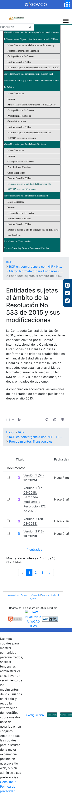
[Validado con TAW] (33, 619)
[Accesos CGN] (67, 4)
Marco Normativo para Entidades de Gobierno (25, 144)
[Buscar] (29, 27)
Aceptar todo (52, 715)
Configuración (35, 715)
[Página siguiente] (50, 572)
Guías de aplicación (16, 172)
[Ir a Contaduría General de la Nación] (16, 16)
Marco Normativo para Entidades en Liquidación (26, 195)
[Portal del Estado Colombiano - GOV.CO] (36, 5)
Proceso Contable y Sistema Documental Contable (26, 248)
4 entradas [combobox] (37, 550)
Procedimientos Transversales (17, 241)
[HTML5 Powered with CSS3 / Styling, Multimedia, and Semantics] (16, 619)
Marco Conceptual (15, 93)
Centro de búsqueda (31, 595)
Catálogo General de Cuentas (20, 56)
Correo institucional (50, 595)
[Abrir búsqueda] (47, 420)
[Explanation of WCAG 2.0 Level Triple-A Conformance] (50, 619)
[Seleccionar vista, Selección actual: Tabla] (62, 420)
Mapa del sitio (14, 595)
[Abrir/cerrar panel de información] (55, 420)
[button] (19, 420)
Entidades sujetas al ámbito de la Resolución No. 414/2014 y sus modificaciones (29, 135)
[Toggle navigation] (65, 21)
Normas (11, 99)
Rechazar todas (66, 715)
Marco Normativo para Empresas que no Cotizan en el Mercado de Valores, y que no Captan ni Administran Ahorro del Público (31, 81)
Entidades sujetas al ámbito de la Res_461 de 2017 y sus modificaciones (33, 232)
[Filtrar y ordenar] (13, 419)
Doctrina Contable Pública (19, 62)
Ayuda (33, 598)
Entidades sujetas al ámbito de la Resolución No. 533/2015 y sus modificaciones (29, 187)
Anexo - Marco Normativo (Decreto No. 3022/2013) (31, 104)
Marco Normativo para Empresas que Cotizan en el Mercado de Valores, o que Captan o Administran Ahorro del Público (31, 36)
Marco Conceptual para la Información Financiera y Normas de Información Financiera (30, 48)
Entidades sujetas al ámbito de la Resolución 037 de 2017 (33, 67)
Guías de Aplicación (16, 121)
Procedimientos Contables (19, 115)
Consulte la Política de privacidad (8, 786)
